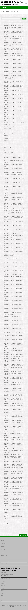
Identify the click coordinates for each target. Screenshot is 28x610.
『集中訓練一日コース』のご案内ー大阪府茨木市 (13, 277)
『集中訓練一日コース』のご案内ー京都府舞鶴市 (13, 179)
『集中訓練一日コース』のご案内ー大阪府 (13, 274)
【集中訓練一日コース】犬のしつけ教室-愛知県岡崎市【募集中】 (14, 123)
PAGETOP (23, 535)
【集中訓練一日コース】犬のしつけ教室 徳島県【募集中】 (13, 64)
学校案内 (6, 135)
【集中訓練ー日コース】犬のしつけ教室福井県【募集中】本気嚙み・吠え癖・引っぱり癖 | (13, 395)
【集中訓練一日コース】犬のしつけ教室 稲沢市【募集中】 (13, 103)
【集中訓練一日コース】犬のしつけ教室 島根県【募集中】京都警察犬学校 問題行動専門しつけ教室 (13, 55)
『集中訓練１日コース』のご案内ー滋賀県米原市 (13, 244)
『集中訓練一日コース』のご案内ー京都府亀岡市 (13, 169)
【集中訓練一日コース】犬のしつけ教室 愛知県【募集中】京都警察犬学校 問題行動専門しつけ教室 (13, 373)
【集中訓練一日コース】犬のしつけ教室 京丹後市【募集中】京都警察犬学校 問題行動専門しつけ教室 (13, 516)
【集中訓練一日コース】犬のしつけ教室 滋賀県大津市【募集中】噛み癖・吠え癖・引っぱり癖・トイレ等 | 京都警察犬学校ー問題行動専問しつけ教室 (13, 160)
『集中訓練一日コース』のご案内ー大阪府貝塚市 (13, 271)
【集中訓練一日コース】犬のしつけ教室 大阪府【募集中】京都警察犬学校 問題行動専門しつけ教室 (13, 360)
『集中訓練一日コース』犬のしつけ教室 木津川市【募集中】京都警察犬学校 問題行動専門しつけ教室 (13, 193)
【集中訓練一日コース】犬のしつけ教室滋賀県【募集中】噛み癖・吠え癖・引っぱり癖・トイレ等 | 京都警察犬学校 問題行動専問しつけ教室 (13, 467)
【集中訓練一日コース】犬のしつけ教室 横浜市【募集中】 (13, 91)
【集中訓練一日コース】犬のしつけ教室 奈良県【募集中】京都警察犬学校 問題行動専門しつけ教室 (13, 445)
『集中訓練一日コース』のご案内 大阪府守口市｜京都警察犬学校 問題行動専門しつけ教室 (13, 355)
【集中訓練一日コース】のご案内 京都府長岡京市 (13, 165)
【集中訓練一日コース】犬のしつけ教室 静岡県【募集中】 (13, 107)
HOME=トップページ (8, 133)
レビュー (6, 143)
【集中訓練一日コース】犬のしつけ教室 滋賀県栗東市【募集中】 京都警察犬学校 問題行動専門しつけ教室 (13, 218)
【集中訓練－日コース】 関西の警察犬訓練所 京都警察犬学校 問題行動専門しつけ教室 (14, 478)
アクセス (6, 145)
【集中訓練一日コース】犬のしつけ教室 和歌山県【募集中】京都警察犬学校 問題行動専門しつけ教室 (13, 417)
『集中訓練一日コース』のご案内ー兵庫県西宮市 (13, 305)
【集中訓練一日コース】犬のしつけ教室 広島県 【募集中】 (13, 60)
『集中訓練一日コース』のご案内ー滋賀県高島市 (13, 222)
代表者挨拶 (6, 138)
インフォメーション (8, 525)
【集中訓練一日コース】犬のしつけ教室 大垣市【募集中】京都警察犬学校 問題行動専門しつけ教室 (13, 439)
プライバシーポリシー (8, 152)
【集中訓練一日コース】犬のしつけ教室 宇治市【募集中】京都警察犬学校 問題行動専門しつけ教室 (13, 494)
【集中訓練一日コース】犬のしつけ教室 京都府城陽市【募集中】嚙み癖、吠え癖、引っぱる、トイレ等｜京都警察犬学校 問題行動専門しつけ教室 (13, 367)
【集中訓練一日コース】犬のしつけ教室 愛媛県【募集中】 (13, 68)
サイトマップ (6, 155)
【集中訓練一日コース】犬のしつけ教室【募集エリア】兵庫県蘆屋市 (13, 313)
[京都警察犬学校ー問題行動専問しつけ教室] (12, 4)
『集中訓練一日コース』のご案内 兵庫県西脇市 (13, 321)
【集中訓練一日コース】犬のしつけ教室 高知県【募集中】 (13, 115)
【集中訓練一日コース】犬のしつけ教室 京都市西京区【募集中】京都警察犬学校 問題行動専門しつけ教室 (13, 505)
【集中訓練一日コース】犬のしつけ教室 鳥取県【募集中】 (13, 119)
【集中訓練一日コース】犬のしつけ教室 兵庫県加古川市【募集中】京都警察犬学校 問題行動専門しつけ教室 (13, 44)
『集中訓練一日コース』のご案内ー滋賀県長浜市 (13, 240)
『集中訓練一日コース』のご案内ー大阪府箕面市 (13, 301)
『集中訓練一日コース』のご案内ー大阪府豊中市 (13, 285)
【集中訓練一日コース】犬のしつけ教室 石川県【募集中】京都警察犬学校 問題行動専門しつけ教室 (13, 400)
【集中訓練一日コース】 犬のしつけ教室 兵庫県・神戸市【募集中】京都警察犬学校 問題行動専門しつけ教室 (13, 235)
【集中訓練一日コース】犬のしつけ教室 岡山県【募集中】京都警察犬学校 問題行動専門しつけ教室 (13, 433)
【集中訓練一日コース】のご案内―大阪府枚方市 (13, 263)
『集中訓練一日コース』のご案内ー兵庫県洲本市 (13, 309)
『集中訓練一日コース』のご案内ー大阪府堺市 (13, 251)
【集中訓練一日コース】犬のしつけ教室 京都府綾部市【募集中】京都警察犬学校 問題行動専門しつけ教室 (13, 379)
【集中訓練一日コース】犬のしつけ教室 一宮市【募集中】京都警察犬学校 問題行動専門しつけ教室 (13, 27)
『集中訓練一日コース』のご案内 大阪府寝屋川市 (13, 297)
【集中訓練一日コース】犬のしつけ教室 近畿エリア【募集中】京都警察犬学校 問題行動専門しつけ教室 (13, 411)
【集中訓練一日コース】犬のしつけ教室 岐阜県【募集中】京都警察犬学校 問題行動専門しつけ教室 (13, 405)
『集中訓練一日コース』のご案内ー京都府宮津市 (13, 183)
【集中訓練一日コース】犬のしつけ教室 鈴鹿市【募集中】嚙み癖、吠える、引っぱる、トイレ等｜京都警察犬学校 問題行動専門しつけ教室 (13, 457)
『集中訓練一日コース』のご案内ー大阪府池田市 (13, 259)
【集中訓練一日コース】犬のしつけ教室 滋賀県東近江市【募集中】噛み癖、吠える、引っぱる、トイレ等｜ (13, 384)
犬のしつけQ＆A (7, 147)
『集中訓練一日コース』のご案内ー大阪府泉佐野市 (13, 289)
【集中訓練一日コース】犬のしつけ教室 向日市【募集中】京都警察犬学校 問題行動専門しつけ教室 (13, 511)
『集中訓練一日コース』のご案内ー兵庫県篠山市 (13, 340)
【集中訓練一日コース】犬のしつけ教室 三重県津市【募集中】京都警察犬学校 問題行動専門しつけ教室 (13, 450)
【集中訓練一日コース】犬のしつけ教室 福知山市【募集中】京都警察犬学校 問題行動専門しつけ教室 (13, 174)
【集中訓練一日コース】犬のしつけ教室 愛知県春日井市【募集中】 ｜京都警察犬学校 (14, 77)
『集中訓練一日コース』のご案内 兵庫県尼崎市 (13, 230)
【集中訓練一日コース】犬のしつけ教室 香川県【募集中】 (13, 111)
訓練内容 (6, 140)
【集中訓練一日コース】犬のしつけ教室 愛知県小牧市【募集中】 (13, 72)
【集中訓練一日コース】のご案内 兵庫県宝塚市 (13, 226)
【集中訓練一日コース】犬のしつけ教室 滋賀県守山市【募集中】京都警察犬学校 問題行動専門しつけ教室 (13, 205)
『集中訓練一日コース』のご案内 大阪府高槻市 (13, 267)
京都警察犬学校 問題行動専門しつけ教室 (15, 605)
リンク (5, 150)
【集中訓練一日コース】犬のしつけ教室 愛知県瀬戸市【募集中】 (13, 82)
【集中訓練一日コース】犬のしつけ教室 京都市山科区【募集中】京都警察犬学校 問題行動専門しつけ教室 (13, 488)
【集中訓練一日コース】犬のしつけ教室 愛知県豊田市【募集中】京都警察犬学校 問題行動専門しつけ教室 (13, 87)
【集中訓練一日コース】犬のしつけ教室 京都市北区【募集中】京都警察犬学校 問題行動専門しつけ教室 (13, 33)
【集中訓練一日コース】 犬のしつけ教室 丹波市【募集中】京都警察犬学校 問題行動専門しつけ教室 (13, 350)
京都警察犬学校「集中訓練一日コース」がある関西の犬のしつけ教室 (13, 254)
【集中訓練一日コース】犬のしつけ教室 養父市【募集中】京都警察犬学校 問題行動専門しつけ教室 (13, 345)
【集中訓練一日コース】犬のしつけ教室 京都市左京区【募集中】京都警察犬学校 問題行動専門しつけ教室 (13, 38)
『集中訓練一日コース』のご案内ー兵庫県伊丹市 (13, 317)
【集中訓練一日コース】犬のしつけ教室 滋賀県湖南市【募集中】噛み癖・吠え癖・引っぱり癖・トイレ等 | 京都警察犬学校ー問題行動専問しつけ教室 (14, 211)
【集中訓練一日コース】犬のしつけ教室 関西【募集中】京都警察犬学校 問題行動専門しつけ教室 (13, 473)
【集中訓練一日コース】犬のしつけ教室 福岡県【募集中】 (13, 99)
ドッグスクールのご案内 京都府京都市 (13, 131)
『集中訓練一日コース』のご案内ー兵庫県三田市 (13, 336)
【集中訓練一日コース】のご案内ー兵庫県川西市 (13, 329)
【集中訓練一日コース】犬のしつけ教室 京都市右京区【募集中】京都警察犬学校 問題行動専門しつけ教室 (13, 500)
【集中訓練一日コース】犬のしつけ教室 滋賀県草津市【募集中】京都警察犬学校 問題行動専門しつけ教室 (13, 199)
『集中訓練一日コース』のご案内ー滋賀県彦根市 (13, 248)
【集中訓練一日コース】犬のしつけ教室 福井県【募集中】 (13, 95)
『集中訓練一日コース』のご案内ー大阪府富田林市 (13, 293)
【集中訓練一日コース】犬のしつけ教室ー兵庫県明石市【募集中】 (13, 127)
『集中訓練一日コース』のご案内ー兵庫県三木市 (13, 325)
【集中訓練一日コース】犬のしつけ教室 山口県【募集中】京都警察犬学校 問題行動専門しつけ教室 (13, 50)
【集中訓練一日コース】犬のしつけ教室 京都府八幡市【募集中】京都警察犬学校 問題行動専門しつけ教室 (13, 483)
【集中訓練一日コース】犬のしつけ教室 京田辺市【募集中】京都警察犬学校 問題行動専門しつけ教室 (13, 188)
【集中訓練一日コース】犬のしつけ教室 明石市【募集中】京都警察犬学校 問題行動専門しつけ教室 (13, 422)
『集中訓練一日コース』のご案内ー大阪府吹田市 (13, 281)
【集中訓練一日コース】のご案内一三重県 (13, 461)
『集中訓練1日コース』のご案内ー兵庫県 (12, 332)
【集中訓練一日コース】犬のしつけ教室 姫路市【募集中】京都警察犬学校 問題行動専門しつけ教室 (13, 428)
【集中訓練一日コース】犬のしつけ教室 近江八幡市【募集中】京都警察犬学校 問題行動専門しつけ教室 (13, 390)
